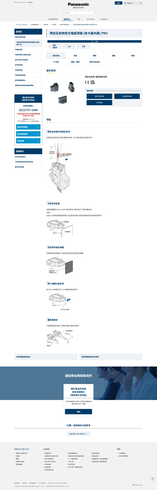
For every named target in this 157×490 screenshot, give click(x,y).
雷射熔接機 (95, 456)
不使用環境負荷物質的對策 (24, 162)
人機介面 (70, 461)
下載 (78, 19)
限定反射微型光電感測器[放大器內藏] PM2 (28, 43)
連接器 (18, 456)
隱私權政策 (33, 483)
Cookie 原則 (41, 483)
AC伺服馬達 (122, 453)
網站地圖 (17, 483)
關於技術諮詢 (99, 96)
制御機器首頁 (53, 19)
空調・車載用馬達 (123, 456)
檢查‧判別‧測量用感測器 (75, 467)
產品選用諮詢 (127, 96)
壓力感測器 (71, 464)
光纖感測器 (18, 49)
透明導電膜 (19, 464)
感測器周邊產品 (20, 80)
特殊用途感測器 (20, 75)
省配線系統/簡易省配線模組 (24, 85)
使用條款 (24, 483)
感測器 (54, 24)
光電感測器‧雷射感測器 (23, 55)
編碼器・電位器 (20, 461)
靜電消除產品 (96, 453)
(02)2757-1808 (28, 110)
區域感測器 (18, 65)
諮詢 (118, 3)
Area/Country (139, 485)
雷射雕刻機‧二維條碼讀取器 (100, 459)
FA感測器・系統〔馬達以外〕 (77, 434)
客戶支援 (90, 19)
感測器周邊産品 (72, 453)
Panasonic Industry (21, 24)
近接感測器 (18, 70)
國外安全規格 (19, 167)
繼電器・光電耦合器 (21, 453)
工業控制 (45, 24)
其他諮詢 (99, 102)
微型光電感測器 (64, 24)
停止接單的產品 (20, 157)
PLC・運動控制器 (73, 459)
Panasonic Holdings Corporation (57, 483)
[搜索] (95, 12)
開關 (17, 459)
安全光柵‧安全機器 (21, 60)
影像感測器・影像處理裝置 (99, 461)
